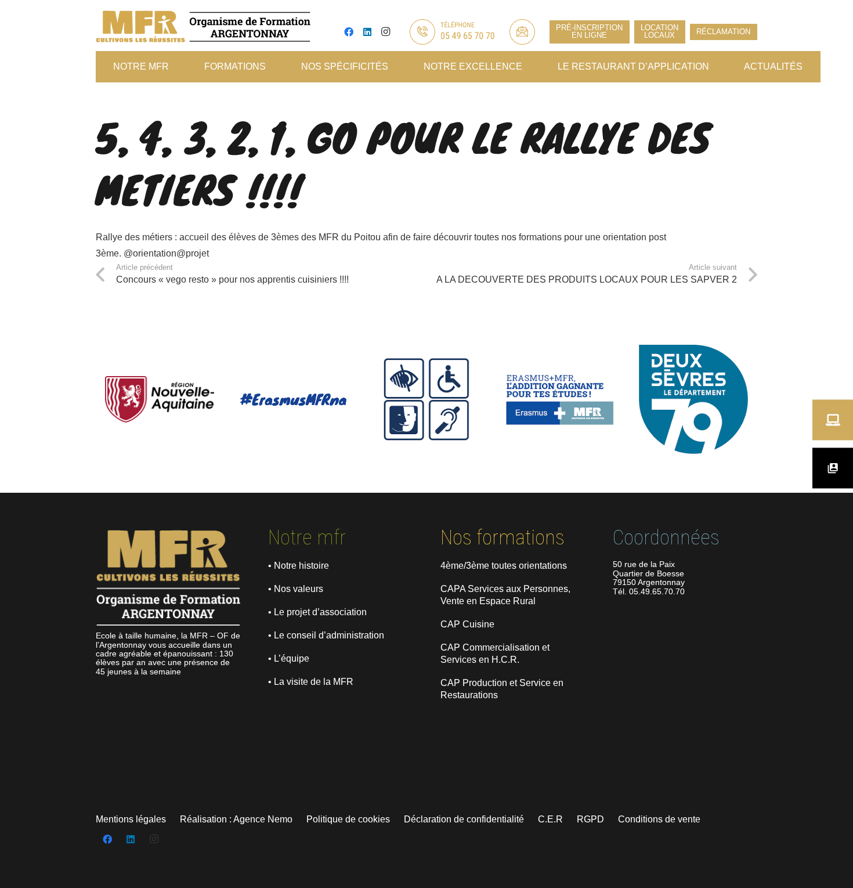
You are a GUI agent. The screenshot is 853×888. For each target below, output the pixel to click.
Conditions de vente (659, 819)
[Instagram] (386, 32)
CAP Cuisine (467, 624)
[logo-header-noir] (203, 26)
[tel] (451, 31)
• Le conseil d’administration (326, 635)
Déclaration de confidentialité (464, 819)
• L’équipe (288, 658)
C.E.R (550, 819)
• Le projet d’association (317, 612)
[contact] (522, 31)
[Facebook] (348, 32)
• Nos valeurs (295, 589)
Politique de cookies (348, 819)
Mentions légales (131, 819)
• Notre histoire (298, 566)
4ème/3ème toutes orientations (503, 566)
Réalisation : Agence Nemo (236, 819)
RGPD (590, 819)
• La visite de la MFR (310, 682)
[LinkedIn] (367, 32)
